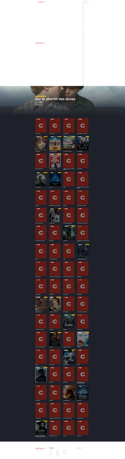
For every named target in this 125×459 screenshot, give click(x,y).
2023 (83, 7)
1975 (83, 74)
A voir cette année (75, 1)
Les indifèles (65, 382)
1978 (83, 72)
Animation (51, 453)
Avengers (65, 329)
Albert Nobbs (37, 400)
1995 (83, 53)
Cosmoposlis (79, 294)
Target (36, 364)
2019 (83, 14)
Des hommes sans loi (39, 223)
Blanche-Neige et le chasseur (68, 276)
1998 (83, 48)
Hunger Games (52, 364)
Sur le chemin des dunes (67, 151)
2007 (83, 35)
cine (40, 2)
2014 (83, 23)
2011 (83, 28)
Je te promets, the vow (53, 311)
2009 (83, 32)
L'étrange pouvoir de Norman (82, 223)
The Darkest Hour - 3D (53, 435)
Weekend (78, 347)
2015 (83, 21)
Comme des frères (52, 168)
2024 (83, 6)
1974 (83, 76)
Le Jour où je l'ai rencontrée (82, 311)
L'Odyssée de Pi (66, 133)
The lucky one (37, 151)
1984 (83, 65)
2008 (83, 34)
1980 (83, 71)
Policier (57, 451)
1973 (83, 78)
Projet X (78, 364)
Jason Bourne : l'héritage (81, 205)
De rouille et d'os (38, 311)
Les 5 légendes (79, 151)
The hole (64, 205)
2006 (83, 37)
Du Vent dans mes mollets (40, 240)
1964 (83, 83)
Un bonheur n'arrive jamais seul (54, 276)
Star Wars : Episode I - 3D (67, 418)
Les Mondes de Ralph (53, 151)
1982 (83, 67)
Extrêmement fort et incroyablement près (81, 383)
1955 (83, 85)
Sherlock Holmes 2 (80, 418)
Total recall (65, 240)
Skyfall (64, 187)
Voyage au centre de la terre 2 (54, 418)
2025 (83, 4)
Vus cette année (66, 1)
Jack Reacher (37, 133)
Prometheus (51, 294)
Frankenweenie (38, 187)
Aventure (50, 449)
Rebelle (36, 259)
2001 (83, 44)
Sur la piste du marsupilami (40, 347)
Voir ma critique (39, 104)
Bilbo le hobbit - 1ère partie (82, 133)
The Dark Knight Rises (53, 259)
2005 (83, 39)
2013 (83, 25)
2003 (83, 42)
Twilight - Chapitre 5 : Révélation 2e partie (69, 169)
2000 (83, 46)
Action (50, 451)
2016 (83, 20)
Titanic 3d (51, 347)
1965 (83, 81)
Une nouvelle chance (39, 168)
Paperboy (37, 205)
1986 (83, 64)
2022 (83, 9)
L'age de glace (38, 276)
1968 (83, 79)
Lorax (64, 259)
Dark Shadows (65, 311)
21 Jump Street (38, 294)
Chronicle (51, 400)
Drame (50, 455)
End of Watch (79, 168)
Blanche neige (79, 329)
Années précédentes (85, 1)
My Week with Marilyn (67, 347)
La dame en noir (66, 364)
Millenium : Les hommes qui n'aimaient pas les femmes (40, 436)
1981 (83, 69)
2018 (83, 16)
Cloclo (36, 382)
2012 (83, 27)
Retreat (64, 435)
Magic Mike (51, 240)
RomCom (64, 453)
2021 (83, 11)
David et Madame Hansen (67, 223)
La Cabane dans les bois (39, 329)
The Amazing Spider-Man (81, 259)
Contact (79, 448)
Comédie (57, 455)
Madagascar (79, 276)
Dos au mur (79, 400)
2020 (83, 13)
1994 (83, 55)
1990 (83, 58)
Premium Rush (51, 223)
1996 (83, 51)
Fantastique (58, 453)
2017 (83, 18)
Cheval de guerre (66, 400)
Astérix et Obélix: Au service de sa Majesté (83, 187)
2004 (83, 41)
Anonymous (79, 435)
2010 (83, 30)
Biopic (64, 451)
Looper (50, 187)
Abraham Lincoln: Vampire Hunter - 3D (83, 241)
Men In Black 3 (65, 294)
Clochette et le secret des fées (54, 205)
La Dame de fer (38, 418)
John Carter (51, 382)
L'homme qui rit (52, 133)
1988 (83, 62)
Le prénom (51, 329)
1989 (83, 60)
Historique (65, 449)
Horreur (57, 449)
